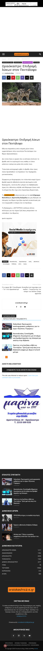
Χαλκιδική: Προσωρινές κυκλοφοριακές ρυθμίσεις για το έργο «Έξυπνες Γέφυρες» (26, 326)
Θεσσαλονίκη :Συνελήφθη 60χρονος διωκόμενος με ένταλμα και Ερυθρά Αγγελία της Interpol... (26, 491)
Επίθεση (14, 264)
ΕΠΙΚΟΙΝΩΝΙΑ (32, 643)
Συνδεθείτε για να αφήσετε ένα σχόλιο (21, 370)
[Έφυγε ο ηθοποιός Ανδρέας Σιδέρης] (7, 527)
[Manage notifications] (5, 645)
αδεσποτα (36, 261)
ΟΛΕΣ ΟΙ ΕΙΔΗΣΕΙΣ (27, 62)
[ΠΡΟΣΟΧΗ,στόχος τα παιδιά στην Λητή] (7, 517)
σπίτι (19, 264)
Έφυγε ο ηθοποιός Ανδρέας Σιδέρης (26, 525)
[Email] (27, 78)
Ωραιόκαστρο (22, 261)
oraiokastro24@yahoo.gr (26, 622)
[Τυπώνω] (32, 78)
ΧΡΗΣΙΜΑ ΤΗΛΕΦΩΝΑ (21, 643)
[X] (9, 78)
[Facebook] (4, 78)
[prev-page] (3, 357)
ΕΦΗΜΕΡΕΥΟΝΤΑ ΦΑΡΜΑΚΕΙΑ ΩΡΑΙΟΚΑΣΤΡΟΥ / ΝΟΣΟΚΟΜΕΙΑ (21, 645)
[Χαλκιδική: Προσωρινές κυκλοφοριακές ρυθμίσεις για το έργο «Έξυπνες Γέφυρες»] (7, 326)
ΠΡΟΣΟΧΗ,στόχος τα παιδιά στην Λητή (27, 515)
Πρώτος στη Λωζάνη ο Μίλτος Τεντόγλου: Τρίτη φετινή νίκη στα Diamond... (25, 501)
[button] (3, 54)
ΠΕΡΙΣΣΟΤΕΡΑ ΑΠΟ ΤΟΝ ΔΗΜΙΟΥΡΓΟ (15, 319)
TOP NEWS (36, 62)
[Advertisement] (21, 29)
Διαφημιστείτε (21, 616)
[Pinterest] (13, 78)
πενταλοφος (6, 264)
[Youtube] (25, 307)
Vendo (36, 648)
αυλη (30, 261)
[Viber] (22, 78)
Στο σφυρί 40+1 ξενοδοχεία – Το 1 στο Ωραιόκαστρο (11, 288)
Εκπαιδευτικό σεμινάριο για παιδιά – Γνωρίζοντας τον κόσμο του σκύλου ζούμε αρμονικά (31, 290)
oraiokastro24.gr (9, 73)
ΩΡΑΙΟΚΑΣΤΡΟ (26, 59)
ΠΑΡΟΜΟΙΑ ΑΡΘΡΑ (9, 316)
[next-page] (6, 357)
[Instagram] (21, 307)
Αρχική (4, 59)
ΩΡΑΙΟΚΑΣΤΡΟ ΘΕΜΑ (14, 59)
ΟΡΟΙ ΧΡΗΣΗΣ (9, 643)
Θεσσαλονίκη (13, 261)
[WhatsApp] (18, 78)
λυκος (25, 264)
